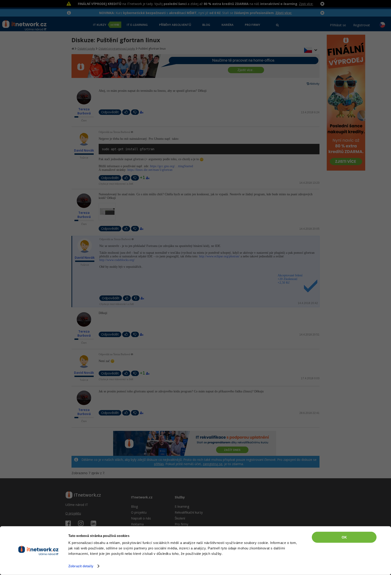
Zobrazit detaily (80, 566)
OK (344, 537)
